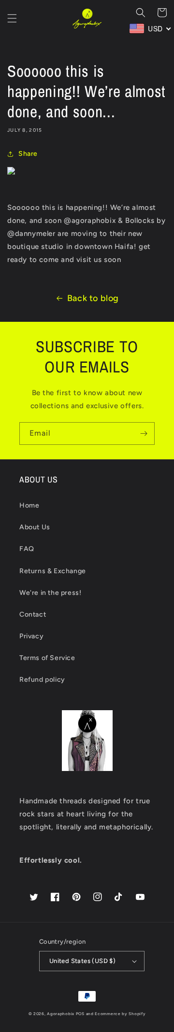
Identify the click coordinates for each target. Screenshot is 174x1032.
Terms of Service (47, 658)
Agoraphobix (60, 1013)
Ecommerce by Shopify (120, 1013)
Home (29, 505)
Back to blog (93, 298)
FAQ (26, 549)
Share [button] (28, 154)
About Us (34, 527)
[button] (12, 18)
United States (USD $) (82, 960)
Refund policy (42, 679)
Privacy (31, 636)
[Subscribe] (143, 433)
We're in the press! (50, 593)
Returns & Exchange (52, 571)
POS (80, 1013)
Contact (32, 614)
